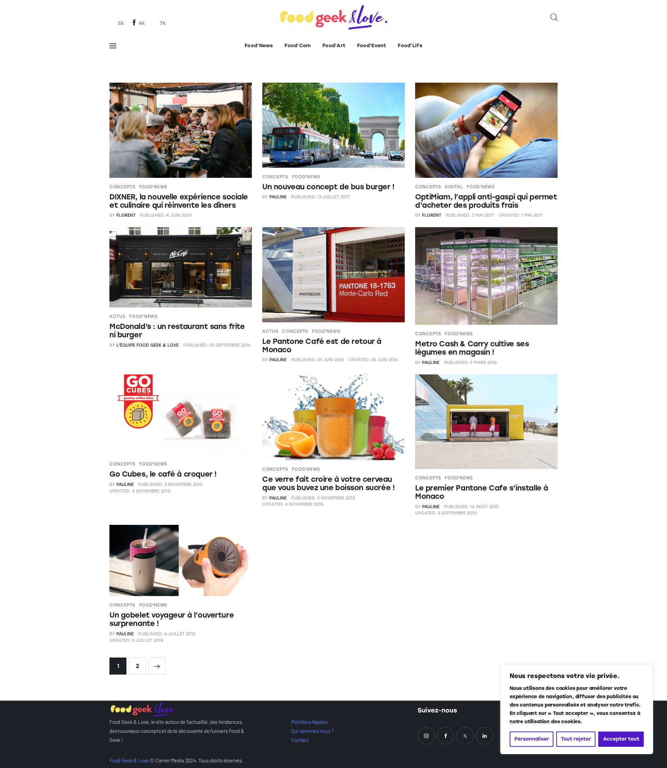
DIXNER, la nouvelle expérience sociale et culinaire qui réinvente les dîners (178, 200)
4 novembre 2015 (139, 491)
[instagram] (426, 735)
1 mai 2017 (521, 215)
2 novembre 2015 (323, 498)
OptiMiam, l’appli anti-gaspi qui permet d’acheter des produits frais (486, 200)
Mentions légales (309, 722)
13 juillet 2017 (320, 197)
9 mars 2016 (470, 362)
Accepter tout (621, 739)
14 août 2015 (471, 506)
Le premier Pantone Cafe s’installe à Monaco (481, 492)
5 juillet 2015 (136, 640)
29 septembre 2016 (217, 345)
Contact (299, 740)
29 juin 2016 (317, 359)
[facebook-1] (445, 735)
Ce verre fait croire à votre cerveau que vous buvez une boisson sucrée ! (328, 483)
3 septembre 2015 (446, 513)
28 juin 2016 (373, 359)
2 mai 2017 (470, 215)
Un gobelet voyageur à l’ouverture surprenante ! (171, 619)
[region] (576, 709)
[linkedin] (484, 735)
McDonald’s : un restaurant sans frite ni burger (177, 330)
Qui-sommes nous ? (312, 731)
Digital (454, 186)
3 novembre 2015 (170, 484)
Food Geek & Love (129, 760)
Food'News (153, 186)
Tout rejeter (576, 739)
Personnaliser (531, 739)
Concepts (122, 186)
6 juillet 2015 (167, 633)
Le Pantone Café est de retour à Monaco (321, 345)
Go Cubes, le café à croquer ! (163, 474)
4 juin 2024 (166, 215)
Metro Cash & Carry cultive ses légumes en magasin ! (472, 347)
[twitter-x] (465, 735)
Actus (117, 316)
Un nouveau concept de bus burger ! (328, 186)
